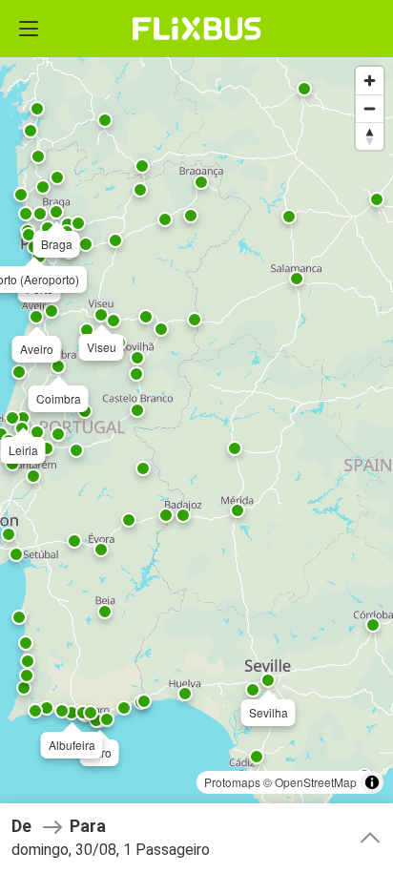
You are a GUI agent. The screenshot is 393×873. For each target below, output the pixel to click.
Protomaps (232, 782)
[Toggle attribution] (372, 782)
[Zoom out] (369, 108)
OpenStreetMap (316, 782)
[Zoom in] (369, 80)
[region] (196, 436)
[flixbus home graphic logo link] (197, 28)
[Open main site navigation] (28, 28)
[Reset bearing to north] (369, 136)
